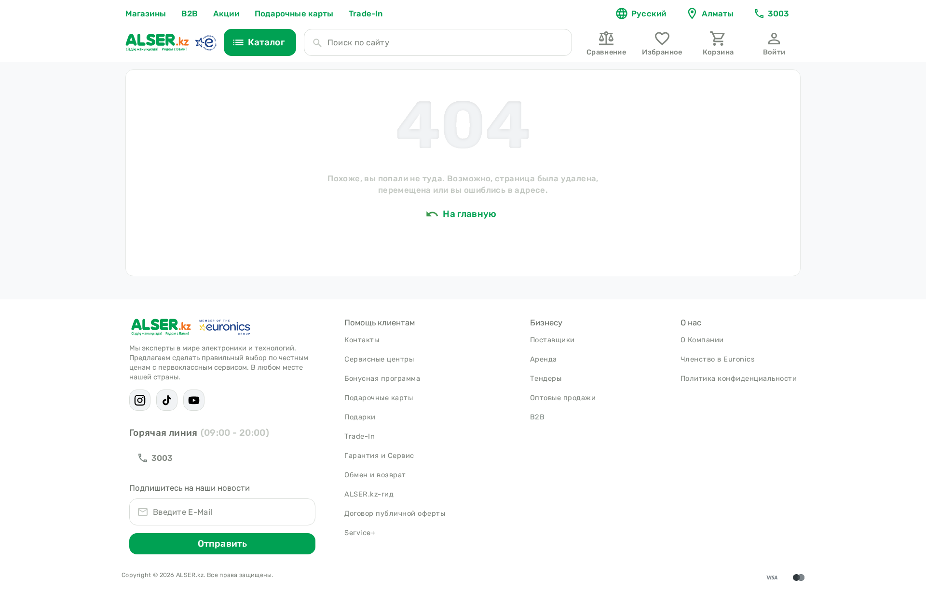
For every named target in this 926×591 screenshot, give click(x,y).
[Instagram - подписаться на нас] (139, 400)
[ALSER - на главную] (157, 42)
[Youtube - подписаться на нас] (193, 400)
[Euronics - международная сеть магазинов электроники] (205, 42)
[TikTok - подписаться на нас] (166, 400)
